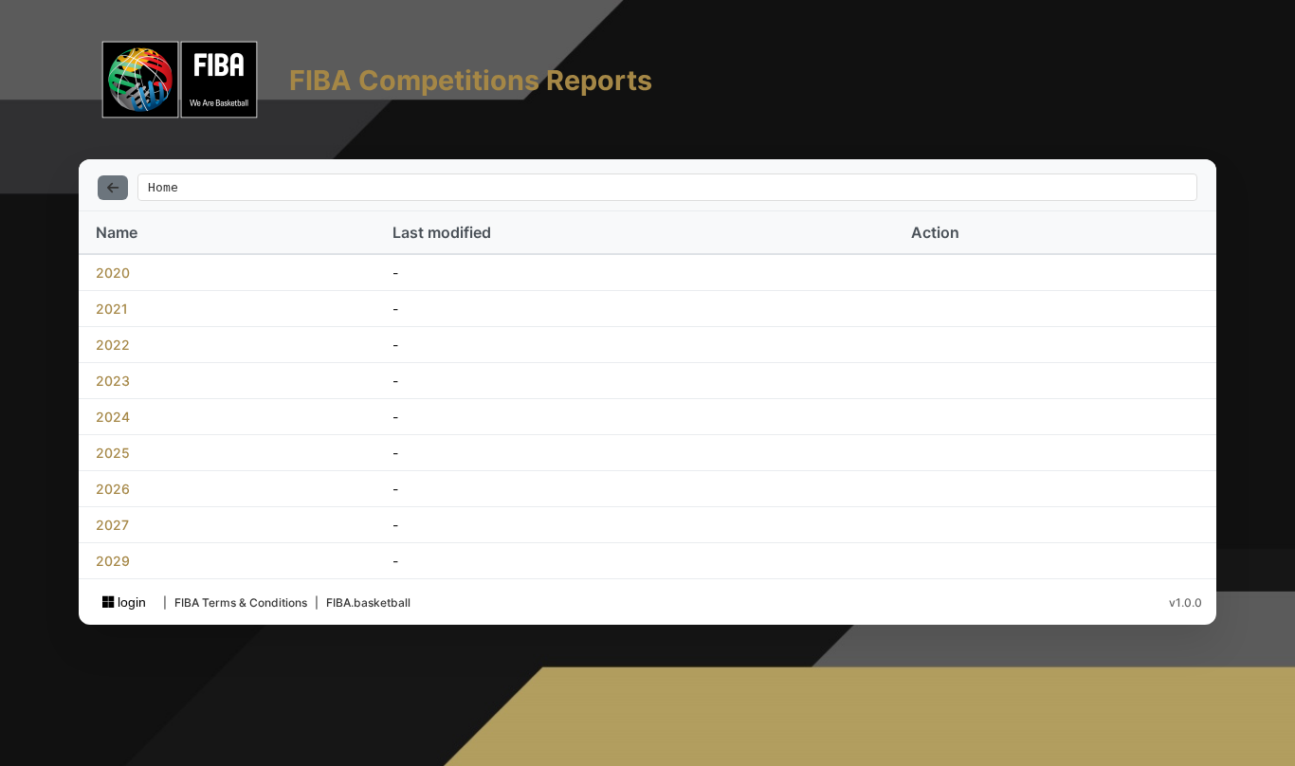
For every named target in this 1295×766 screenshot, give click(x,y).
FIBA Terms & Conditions (240, 602)
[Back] (113, 187)
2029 (113, 561)
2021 (112, 309)
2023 (113, 381)
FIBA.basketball (368, 602)
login (130, 602)
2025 (113, 453)
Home (163, 187)
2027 (112, 525)
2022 (113, 345)
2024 (113, 417)
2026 (113, 489)
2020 (113, 272)
